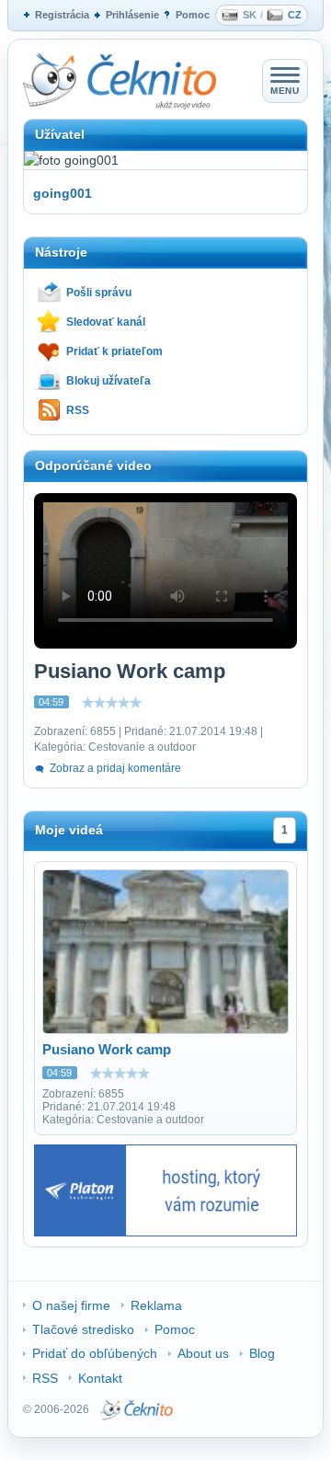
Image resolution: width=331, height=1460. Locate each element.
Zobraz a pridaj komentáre (115, 768)
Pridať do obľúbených (94, 1353)
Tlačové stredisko (83, 1329)
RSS (77, 410)
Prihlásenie (132, 14)
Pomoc (193, 14)
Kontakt (100, 1378)
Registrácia (62, 14)
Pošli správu (98, 292)
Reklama (156, 1305)
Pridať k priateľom (114, 351)
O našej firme (71, 1305)
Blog (262, 1353)
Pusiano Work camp (106, 1049)
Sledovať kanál (105, 322)
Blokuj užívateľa (108, 380)
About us (203, 1353)
